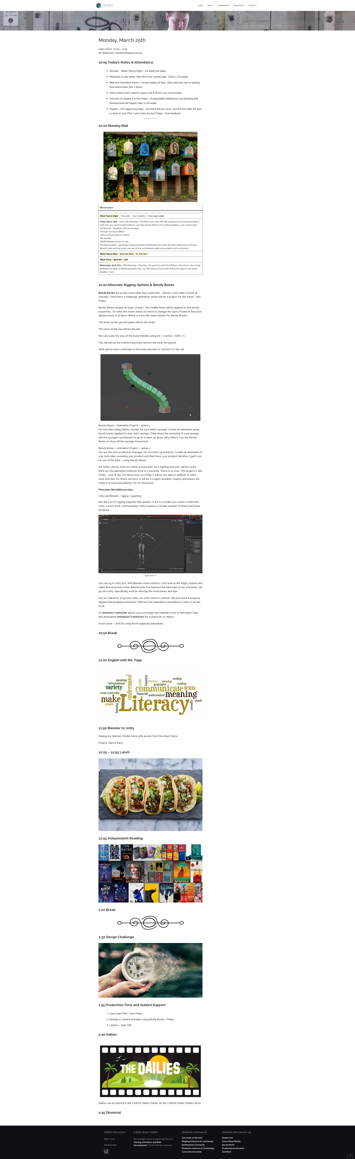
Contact (252, 5)
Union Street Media (231, 1141)
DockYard (226, 1152)
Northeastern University (193, 1145)
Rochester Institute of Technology (198, 1148)
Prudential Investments (233, 1148)
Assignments (224, 5)
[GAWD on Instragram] (106, 1152)
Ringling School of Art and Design (197, 1141)
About (210, 5)
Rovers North (228, 1145)
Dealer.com (227, 1138)
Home (200, 5)
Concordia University (192, 1152)
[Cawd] (98, 5)
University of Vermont (192, 1138)
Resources (239, 5)
